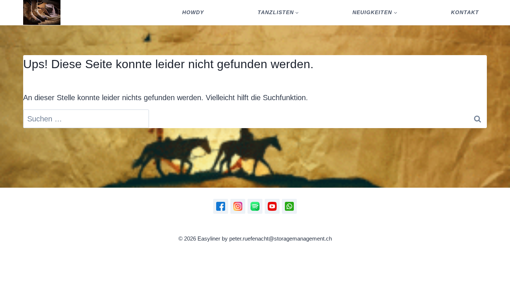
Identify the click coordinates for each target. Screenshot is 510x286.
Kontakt (465, 12)
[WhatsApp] (289, 206)
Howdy (193, 12)
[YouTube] (272, 206)
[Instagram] (237, 206)
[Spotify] (255, 206)
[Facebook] (220, 206)
